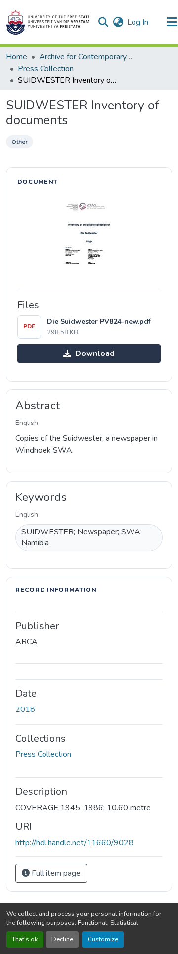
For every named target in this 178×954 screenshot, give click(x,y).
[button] (47, 22)
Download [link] (95, 353)
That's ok (25, 939)
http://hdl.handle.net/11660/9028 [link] (74, 842)
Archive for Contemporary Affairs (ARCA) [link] (88, 56)
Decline (62, 939)
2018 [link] (25, 709)
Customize (103, 939)
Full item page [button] (55, 873)
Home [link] (16, 56)
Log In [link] (137, 22)
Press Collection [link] (46, 68)
